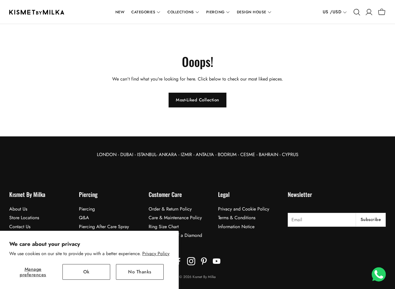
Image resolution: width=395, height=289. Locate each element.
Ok (86, 271)
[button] (356, 12)
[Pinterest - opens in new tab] (204, 261)
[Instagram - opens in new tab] (191, 261)
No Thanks (140, 271)
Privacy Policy (155, 253)
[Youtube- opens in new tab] (217, 261)
